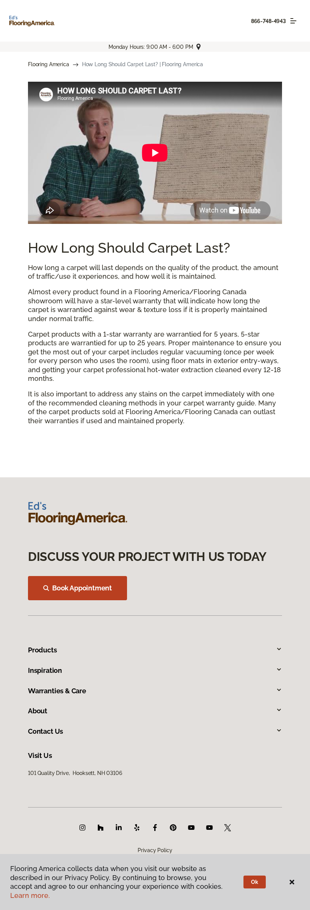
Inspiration (45, 670)
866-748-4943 (268, 21)
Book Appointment (82, 588)
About (37, 711)
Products (42, 650)
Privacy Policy (155, 850)
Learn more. (30, 895)
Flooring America (48, 64)
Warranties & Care (57, 691)
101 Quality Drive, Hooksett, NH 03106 (75, 773)
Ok (254, 882)
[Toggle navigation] (293, 20)
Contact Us (45, 731)
